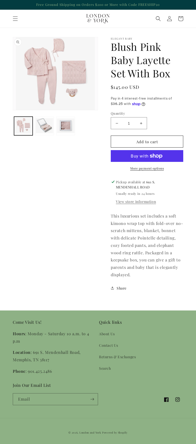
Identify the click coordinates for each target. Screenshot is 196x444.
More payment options (147, 168)
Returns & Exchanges (117, 356)
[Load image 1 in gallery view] (23, 126)
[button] (15, 18)
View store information (136, 201)
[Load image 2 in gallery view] (44, 126)
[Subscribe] (92, 399)
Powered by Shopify (115, 432)
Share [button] (122, 288)
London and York (90, 432)
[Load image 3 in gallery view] (65, 126)
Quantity (118, 113)
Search (105, 368)
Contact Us (108, 345)
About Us (107, 333)
